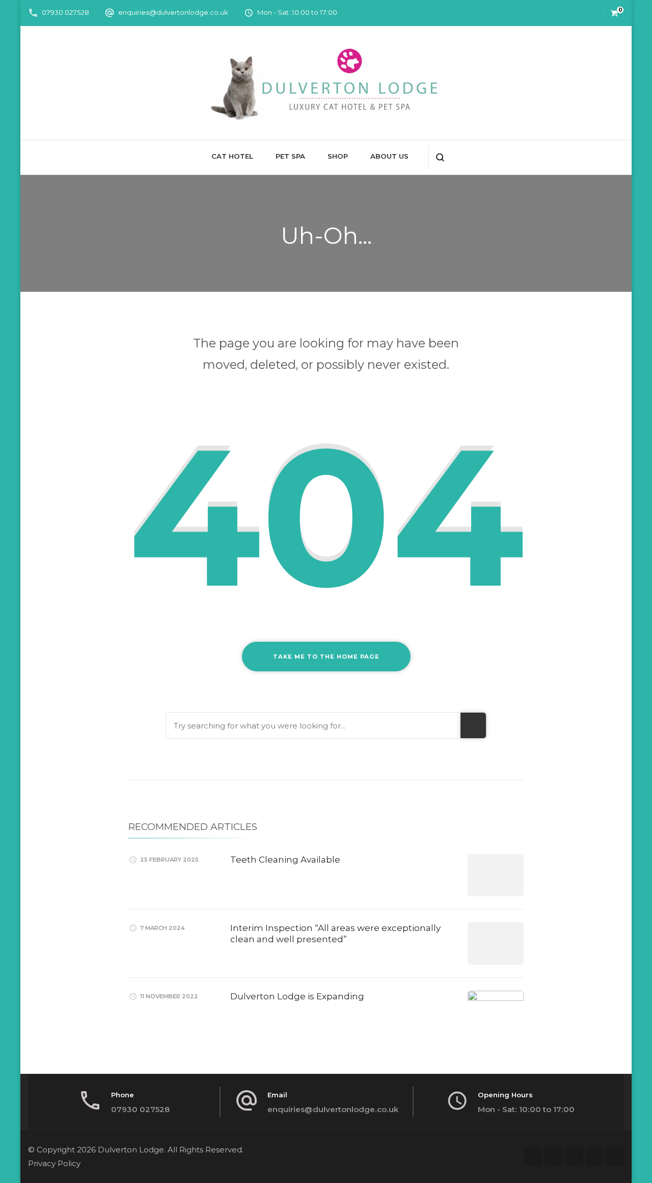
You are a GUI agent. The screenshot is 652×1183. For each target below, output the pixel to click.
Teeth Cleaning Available (285, 859)
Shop (338, 156)
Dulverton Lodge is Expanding (297, 996)
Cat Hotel (232, 156)
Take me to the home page (326, 656)
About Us (389, 156)
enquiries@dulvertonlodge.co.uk (173, 12)
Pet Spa (290, 156)
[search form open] (439, 157)
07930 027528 (65, 12)
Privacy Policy (54, 1163)
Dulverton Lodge (131, 1149)
